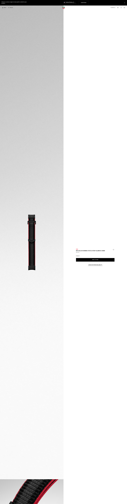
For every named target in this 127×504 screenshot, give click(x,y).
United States (69, 2)
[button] (121, 7)
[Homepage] (63, 7)
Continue (85, 2)
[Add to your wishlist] (113, 250)
